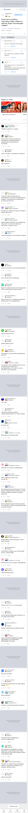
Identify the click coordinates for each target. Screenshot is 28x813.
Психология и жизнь (13, 475)
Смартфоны (11, 126)
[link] (11, 112)
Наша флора (11, 331)
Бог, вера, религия (12, 220)
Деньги (9, 233)
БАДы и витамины (13, 208)
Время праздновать (13, 537)
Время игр (11, 351)
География (11, 693)
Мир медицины (11, 193)
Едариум (10, 16)
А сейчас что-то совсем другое (14, 433)
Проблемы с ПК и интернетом (14, 465)
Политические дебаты (14, 761)
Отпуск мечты (12, 703)
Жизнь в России (12, 423)
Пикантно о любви (13, 362)
